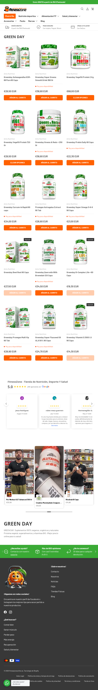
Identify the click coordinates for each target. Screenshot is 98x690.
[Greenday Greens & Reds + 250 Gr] (49, 122)
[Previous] (7, 474)
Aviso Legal (20, 676)
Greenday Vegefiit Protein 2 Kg (80, 77)
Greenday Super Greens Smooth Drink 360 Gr (45, 78)
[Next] (91, 474)
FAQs (53, 586)
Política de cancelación (86, 676)
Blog (43, 21)
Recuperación (10, 644)
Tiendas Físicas (57, 591)
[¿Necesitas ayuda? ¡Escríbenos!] (7, 683)
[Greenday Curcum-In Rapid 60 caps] (17, 187)
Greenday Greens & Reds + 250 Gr (48, 143)
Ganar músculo (10, 629)
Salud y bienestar (11, 649)
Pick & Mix (9, 16)
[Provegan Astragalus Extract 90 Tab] (49, 187)
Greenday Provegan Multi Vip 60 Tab (16, 339)
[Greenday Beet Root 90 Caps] (17, 252)
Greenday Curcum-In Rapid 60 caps (17, 208)
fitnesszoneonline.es (16, 671)
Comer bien (9, 624)
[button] (92, 9)
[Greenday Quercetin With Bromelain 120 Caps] (49, 252)
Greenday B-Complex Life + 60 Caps (80, 274)
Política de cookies (36, 681)
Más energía (9, 639)
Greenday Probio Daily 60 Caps (80, 142)
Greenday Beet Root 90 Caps (16, 272)
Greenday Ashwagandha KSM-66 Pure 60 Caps (17, 78)
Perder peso (9, 634)
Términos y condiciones (72, 681)
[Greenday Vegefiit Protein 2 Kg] (80, 57)
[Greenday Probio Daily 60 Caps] (80, 122)
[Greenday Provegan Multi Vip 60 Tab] (17, 317)
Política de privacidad (53, 681)
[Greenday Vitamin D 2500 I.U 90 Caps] (80, 317)
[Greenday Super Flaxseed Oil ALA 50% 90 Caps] (49, 317)
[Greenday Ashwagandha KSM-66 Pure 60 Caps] (17, 57)
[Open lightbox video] (19, 477)
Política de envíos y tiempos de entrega (41, 676)
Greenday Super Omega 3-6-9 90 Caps (80, 208)
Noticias (54, 581)
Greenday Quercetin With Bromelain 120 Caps (46, 274)
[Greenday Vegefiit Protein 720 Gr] (17, 122)
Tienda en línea (89, 681)
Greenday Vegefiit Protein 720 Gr (17, 143)
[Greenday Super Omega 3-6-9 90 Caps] (80, 187)
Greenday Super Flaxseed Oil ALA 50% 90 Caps (48, 339)
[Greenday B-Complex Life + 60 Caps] (80, 252)
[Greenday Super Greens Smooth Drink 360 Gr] (49, 57)
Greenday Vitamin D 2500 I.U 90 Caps (79, 339)
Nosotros (55, 576)
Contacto (55, 571)
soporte (14, 554)
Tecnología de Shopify (31, 671)
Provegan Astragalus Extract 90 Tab (48, 208)
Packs (22, 21)
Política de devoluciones (66, 676)
